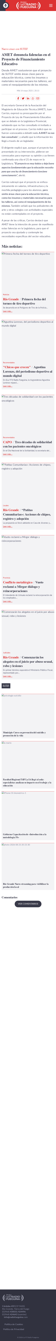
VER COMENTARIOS (28, 904)
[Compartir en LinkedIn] (28, 98)
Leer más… (7, 311)
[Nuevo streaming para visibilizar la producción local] (28, 866)
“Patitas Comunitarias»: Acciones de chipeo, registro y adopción (25, 467)
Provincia (6, 578)
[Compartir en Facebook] (18, 98)
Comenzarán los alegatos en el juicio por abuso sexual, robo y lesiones (27, 614)
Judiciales (6, 653)
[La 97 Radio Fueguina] (28, 5)
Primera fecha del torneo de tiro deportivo (25, 254)
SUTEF (6, 686)
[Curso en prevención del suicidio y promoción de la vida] (28, 716)
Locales (6, 506)
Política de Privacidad (13, 1329)
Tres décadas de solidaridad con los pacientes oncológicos (26, 399)
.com (16, 1317)
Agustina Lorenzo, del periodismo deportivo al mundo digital (26, 324)
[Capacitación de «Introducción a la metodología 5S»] (28, 815)
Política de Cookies (13, 1324)
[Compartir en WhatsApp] (32, 98)
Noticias (6, 295)
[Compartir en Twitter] (23, 98)
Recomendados (9, 363)
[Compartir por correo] (37, 98)
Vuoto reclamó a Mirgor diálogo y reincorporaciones (20, 539)
